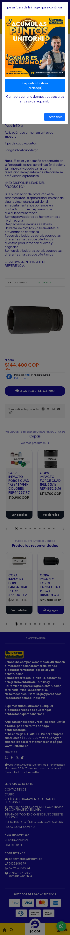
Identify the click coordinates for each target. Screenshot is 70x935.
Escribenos (55, 117)
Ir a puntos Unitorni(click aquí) (35, 85)
